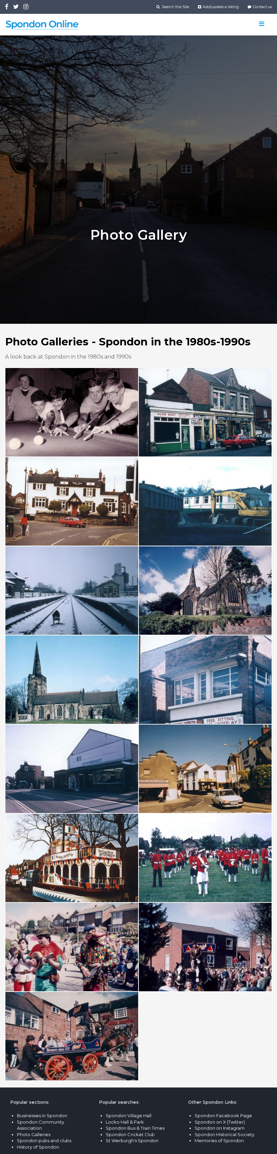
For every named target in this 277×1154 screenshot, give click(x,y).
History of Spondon (38, 1147)
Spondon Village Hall (128, 1115)
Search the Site (175, 6)
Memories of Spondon (219, 1140)
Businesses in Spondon (42, 1115)
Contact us (262, 6)
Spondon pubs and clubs (44, 1140)
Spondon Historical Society (224, 1134)
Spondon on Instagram (220, 1128)
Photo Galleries (33, 1134)
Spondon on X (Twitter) (220, 1122)
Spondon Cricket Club (130, 1134)
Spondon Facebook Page (223, 1115)
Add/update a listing (220, 6)
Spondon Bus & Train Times (135, 1128)
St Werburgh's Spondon (132, 1140)
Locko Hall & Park (125, 1122)
